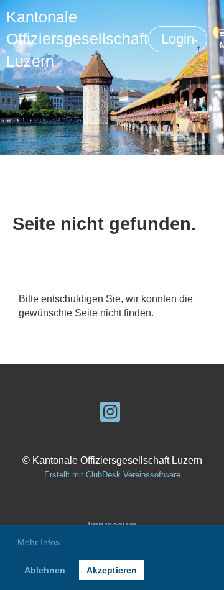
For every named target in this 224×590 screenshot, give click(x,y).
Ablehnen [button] (44, 570)
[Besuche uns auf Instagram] (110, 414)
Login (177, 39)
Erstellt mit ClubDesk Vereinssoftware (112, 474)
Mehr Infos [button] (38, 542)
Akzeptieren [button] (111, 570)
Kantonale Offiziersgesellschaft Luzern (77, 39)
